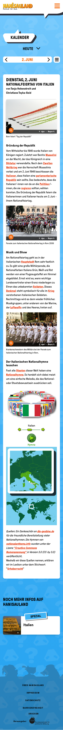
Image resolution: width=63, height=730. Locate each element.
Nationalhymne (15, 374)
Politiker (45, 184)
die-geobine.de (45, 531)
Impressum (33, 693)
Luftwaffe (16, 307)
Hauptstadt (27, 261)
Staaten (20, 370)
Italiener (11, 175)
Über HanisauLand (33, 685)
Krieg (51, 290)
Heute (28, 49)
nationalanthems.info (18, 543)
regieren (26, 188)
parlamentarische (46, 175)
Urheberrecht (15, 568)
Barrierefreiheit (33, 708)
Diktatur (11, 163)
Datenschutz (33, 700)
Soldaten (38, 286)
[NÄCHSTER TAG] (49, 59)
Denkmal (11, 290)
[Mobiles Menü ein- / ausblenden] (57, 6)
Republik (11, 179)
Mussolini (51, 154)
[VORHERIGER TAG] (6, 59)
